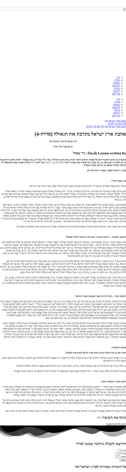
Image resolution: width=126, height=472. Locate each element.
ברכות (117, 88)
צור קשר (116, 94)
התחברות (121, 3)
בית (118, 77)
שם (124, 450)
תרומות (116, 91)
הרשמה (111, 3)
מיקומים (116, 85)
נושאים (116, 82)
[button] (116, 424)
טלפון (123, 457)
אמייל (123, 453)
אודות (117, 80)
